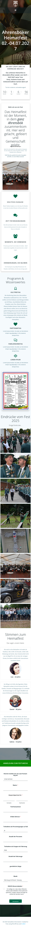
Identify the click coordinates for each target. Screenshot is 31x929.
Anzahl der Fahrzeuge (15, 856)
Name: (15, 785)
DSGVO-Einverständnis (15, 886)
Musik (15, 876)
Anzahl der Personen (15, 836)
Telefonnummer (15, 807)
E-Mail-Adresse (15, 816)
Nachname (22, 803)
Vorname (9, 803)
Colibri (23, 924)
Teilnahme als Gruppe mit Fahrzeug (15, 846)
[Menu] (15, 10)
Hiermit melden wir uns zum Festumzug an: (15, 774)
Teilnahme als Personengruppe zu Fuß (15, 826)
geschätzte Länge (15, 866)
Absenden (15, 901)
